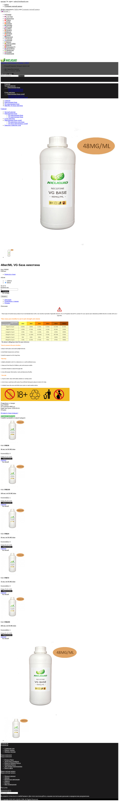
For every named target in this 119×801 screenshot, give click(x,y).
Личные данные (10, 776)
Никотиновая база (12, 87)
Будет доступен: (6, 408)
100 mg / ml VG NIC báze (8, 493)
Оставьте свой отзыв (8, 416)
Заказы (6, 778)
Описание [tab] (7, 300)
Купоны (7, 783)
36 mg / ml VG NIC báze (8, 449)
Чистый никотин (10, 86)
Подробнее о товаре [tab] (11, 301)
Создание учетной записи (13, 6)
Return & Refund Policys (12, 763)
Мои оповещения (10, 784)
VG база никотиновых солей (18, 97)
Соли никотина (9, 92)
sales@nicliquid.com (21, 1)
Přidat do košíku (6, 458)
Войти (6, 4)
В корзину (4, 291)
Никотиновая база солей (14, 94)
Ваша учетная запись (8, 771)
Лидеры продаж (10, 752)
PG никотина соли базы (16, 96)
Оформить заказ (7, 74)
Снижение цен (9, 748)
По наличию (5, 406)
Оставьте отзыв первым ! (9, 413)
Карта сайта (8, 768)
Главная (4, 109)
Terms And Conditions (11, 761)
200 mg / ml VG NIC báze (8, 625)
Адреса (7, 781)
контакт (3, 1)
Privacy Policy (9, 760)
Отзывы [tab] (7, 303)
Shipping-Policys (10, 765)
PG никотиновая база (15, 89)
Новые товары (9, 750)
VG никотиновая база (15, 91)
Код (2, 269)
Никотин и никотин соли (12, 125)
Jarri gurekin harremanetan (13, 766)
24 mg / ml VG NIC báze (8, 537)
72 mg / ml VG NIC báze (8, 581)
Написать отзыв (10, 274)
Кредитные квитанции (12, 779)
